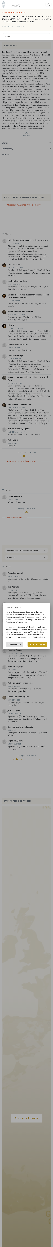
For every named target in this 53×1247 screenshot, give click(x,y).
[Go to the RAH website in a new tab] (4, 4)
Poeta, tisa (20, 26)
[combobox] (26, 35)
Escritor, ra (8, 26)
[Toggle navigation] (48, 5)
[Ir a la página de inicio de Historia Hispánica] (13, 4)
